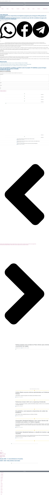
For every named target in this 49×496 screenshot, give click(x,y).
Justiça (28, 8)
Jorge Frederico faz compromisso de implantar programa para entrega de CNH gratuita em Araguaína (23, 16)
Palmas (12, 8)
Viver (1, 494)
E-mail (1, 85)
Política (2, 8)
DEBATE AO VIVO (45, 8)
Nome (1, 82)
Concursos (2, 472)
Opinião (23, 8)
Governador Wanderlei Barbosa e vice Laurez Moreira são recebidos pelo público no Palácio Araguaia (31, 421)
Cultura (33, 8)
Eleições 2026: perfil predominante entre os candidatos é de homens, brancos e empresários (13, 65)
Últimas (2, 492)
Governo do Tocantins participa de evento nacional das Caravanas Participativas (27, 143)
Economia (18, 8)
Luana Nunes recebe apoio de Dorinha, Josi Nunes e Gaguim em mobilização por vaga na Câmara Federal (15, 64)
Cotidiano (2, 474)
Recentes (39, 8)
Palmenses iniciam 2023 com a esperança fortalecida (30, 402)
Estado (7, 8)
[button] (8, 30)
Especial (2, 477)
